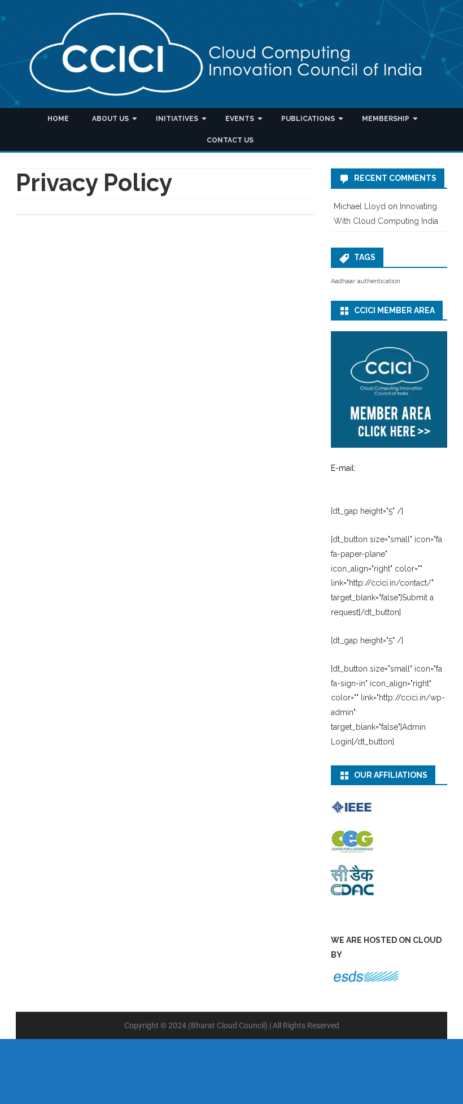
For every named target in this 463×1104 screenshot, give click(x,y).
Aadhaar (343, 281)
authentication (378, 281)
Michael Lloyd (360, 206)
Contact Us (230, 140)
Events (239, 119)
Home (58, 119)
